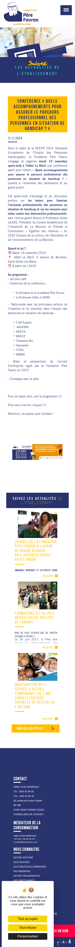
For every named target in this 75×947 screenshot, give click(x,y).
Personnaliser (28, 936)
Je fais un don (57, 931)
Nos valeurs (21, 862)
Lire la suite (47, 575)
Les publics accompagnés (30, 866)
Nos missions (22, 871)
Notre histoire (23, 857)
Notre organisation (27, 876)
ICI (60, 396)
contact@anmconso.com (25, 842)
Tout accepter (28, 919)
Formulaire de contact (29, 814)
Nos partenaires (24, 880)
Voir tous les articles (30, 728)
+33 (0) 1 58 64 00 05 (24, 839)
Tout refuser (27, 927)
